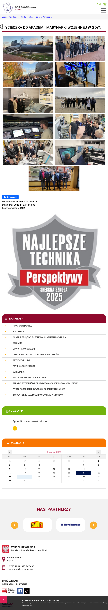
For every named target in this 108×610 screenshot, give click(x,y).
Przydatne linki (21, 360)
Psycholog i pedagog (24, 366)
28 (84, 477)
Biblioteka (18, 331)
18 (39, 473)
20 (69, 473)
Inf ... (30, 17)
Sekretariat (19, 372)
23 (10, 477)
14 (84, 469)
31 (25, 481)
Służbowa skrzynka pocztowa (29, 377)
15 (99, 469)
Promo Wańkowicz (22, 326)
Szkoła (22, 17)
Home (15, 17)
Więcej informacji (15, 428)
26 (54, 477)
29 (99, 477)
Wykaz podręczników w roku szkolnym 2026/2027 (39, 389)
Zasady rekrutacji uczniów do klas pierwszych (38, 395)
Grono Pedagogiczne (24, 349)
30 (10, 481)
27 (69, 477)
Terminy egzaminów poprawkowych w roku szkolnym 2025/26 (45, 383)
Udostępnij (12, 197)
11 (39, 469)
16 (10, 473)
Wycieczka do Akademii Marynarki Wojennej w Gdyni (52, 27)
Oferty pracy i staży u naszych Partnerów (36, 354)
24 (25, 477)
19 (54, 473)
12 (54, 469)
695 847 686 (28, 566)
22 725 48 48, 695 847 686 (105, 4)
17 (25, 473)
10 (25, 469)
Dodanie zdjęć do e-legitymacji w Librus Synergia (39, 337)
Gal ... (37, 17)
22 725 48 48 (13, 566)
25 (39, 477)
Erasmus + (18, 343)
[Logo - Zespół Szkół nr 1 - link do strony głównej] (20, 7)
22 (99, 473)
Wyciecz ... (46, 17)
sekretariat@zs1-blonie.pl (99, 4)
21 (84, 473)
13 (69, 469)
